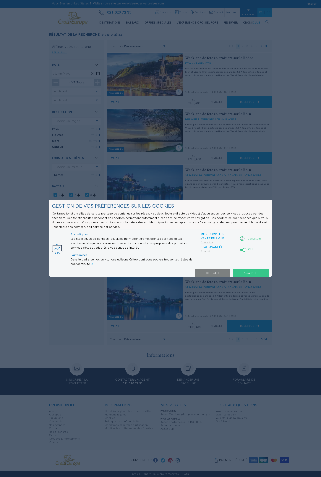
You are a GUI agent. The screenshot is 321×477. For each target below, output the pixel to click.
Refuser (212, 273)
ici (92, 264)
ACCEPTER (251, 273)
